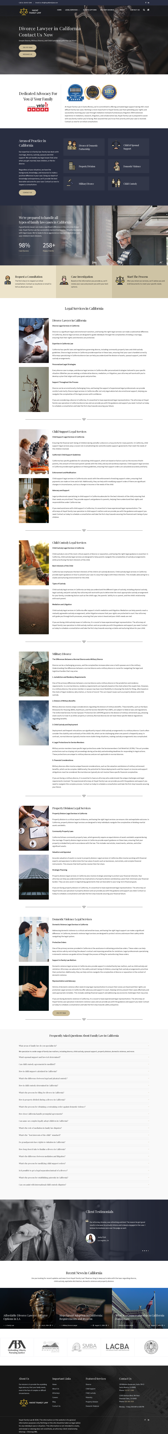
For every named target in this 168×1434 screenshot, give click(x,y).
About (122, 10)
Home (59, 10)
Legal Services (71, 10)
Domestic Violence (132, 166)
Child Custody (130, 183)
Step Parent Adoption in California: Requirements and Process (81, 1317)
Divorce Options (90, 10)
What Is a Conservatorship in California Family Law (139, 1317)
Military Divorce (107, 10)
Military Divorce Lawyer (70, 1325)
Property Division (87, 166)
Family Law (10, 1325)
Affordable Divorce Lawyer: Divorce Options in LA (25, 1317)
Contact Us (135, 10)
